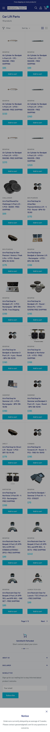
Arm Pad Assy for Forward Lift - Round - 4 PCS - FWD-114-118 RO (36, 450)
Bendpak (5, 52)
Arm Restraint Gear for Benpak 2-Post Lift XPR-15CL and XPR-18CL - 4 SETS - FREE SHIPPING (37, 545)
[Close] (47, 711)
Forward (30, 444)
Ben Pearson (32, 198)
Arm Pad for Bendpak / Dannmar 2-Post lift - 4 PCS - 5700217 (36, 495)
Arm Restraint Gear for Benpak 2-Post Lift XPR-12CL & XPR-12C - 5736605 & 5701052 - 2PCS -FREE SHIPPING (12, 547)
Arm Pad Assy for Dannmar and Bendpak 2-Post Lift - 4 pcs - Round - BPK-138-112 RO (37, 402)
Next (43, 621)
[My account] (40, 8)
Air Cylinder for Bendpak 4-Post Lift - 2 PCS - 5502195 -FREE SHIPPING (12, 107)
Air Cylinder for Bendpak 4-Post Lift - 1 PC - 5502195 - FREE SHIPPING (12, 59)
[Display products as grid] (42, 28)
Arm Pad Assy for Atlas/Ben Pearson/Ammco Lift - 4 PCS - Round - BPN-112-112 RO (37, 206)
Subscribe (10, 695)
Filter (8, 28)
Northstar (6, 489)
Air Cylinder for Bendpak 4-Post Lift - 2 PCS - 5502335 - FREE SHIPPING (37, 108)
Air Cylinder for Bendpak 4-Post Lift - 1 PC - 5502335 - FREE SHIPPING (37, 59)
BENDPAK (5, 538)
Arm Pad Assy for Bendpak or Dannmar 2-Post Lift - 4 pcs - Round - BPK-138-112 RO (12, 354)
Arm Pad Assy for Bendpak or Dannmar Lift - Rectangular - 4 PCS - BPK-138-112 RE (37, 256)
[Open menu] (3, 8)
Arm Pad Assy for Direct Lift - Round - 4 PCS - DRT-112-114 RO (11, 450)
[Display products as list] (46, 28)
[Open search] (36, 8)
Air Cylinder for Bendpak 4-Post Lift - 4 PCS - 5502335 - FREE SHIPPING (37, 156)
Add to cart (12, 74)
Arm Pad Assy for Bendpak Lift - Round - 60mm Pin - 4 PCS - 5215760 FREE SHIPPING (37, 305)
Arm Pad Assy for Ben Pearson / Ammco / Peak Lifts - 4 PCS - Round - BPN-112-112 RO (12, 256)
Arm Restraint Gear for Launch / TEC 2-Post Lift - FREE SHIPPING (37, 596)
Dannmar (6, 395)
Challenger (7, 198)
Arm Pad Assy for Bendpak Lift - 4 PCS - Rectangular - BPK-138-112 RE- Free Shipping (11, 305)
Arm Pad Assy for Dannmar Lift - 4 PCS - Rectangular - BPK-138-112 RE (11, 402)
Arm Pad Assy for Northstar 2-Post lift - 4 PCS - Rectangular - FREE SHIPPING (11, 497)
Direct (5, 444)
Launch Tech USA (34, 589)
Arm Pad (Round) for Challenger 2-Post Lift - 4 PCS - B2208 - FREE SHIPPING (11, 205)
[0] (45, 7)
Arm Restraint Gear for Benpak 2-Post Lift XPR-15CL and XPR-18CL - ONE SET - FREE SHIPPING (12, 597)
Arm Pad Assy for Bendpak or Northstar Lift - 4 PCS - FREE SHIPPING (36, 354)
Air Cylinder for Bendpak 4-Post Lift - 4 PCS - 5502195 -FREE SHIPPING (12, 155)
